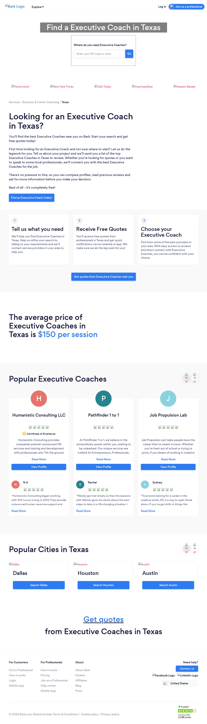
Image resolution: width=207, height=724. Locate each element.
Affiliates (81, 680)
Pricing (45, 675)
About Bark (82, 670)
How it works (17, 675)
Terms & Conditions (65, 714)
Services (14, 102)
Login (12, 680)
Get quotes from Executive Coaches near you (103, 277)
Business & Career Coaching (41, 102)
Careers (80, 675)
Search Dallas (38, 585)
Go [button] (129, 54)
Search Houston (103, 585)
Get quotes (103, 619)
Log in (162, 7)
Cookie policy (89, 714)
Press (78, 691)
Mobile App (16, 686)
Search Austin (168, 585)
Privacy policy (110, 714)
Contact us (187, 669)
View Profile (39, 467)
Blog (78, 686)
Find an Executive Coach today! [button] (31, 198)
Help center (48, 686)
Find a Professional (21, 670)
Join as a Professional (54, 680)
